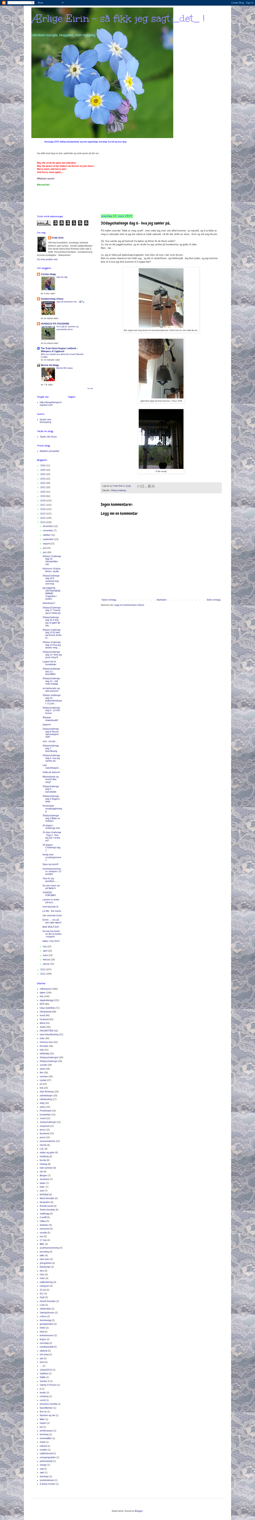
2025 (43, 470)
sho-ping (44, 1354)
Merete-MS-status (64, 368)
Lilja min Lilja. (62, 277)
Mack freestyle (47, 1198)
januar (46, 964)
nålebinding (46, 1099)
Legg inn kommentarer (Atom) (129, 605)
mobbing (44, 1156)
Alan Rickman (47, 1091)
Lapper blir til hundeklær (49, 663)
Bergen (43, 1175)
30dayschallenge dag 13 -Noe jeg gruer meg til (52, 655)
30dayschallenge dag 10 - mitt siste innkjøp (51, 681)
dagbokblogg (46, 1000)
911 (42, 1293)
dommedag (45, 1320)
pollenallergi (46, 1461)
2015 (43, 513)
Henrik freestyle (48, 1301)
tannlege (44, 1476)
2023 (43, 478)
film (41, 1072)
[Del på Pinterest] (153, 486)
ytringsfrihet (46, 1263)
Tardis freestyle (47, 1209)
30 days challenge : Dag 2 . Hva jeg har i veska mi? (52, 836)
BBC (42, 1244)
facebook (44, 1133)
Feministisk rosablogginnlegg (52, 809)
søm (42, 1472)
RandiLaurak (46, 1206)
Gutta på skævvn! (51, 772)
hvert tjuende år (50, 906)
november (48, 530)
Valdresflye (45, 1308)
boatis (43, 1392)
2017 (43, 505)
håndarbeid (46, 1011)
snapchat (44, 1126)
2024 (43, 474)
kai (41, 1427)
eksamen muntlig (48, 1404)
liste (42, 1050)
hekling (43, 1164)
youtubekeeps (47, 1480)
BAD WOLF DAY (51, 927)
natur (42, 1278)
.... (41, 1366)
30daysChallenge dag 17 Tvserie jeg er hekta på (52, 610)
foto (41, 996)
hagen (43, 1423)
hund (42, 1015)
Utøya (43, 1221)
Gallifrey (44, 1373)
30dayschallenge (118, 490)
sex (41, 1236)
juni (45, 552)
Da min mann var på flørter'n (51, 887)
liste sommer (46, 1168)
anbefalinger (46, 1095)
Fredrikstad (45, 1110)
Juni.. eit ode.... (50, 741)
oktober (47, 535)
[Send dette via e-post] (139, 486)
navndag (44, 1343)
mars (46, 955)
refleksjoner (46, 989)
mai (45, 946)
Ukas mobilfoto (47, 1008)
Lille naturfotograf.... (51, 766)
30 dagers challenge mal (51, 826)
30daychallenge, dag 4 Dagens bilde (51, 799)
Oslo (42, 1274)
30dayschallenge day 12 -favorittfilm (51, 671)
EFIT (42, 1004)
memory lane (46, 1042)
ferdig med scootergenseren (52, 857)
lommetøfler (46, 1438)
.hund (43, 1118)
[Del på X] (146, 486)
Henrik (43, 1145)
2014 (43, 518)
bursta (43, 1160)
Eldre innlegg (213, 600)
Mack (42, 1023)
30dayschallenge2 (49, 1057)
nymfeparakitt (46, 1347)
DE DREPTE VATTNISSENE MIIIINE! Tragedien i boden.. (51, 593)
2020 (43, 492)
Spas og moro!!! (50, 864)
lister (42, 1038)
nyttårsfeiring (46, 1282)
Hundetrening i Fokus (52, 299)
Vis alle (90, 388)
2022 (43, 483)
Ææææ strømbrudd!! (50, 718)
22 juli (43, 1290)
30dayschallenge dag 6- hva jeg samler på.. (51, 758)
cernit (42, 1400)
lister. (42, 1187)
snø (41, 1469)
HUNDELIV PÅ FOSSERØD (55, 323)
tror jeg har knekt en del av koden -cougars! (52, 934)
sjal (41, 1358)
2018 (43, 500)
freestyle (44, 1046)
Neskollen (45, 1202)
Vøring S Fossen (48, 1385)
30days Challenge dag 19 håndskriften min (52, 560)
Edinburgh (45, 1267)
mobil (42, 1442)
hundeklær (45, 1114)
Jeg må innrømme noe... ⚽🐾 (70, 302)
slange (43, 1465)
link (41, 1088)
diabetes (44, 1225)
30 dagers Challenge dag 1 (51, 848)
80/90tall (44, 1194)
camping (44, 1396)
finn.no (43, 1411)
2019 (43, 496)
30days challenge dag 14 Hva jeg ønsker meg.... (52, 645)
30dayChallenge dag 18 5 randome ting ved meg (51, 579)
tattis (42, 1255)
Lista (42, 1305)
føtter (42, 1419)
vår (41, 1171)
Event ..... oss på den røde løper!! (52, 921)
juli (44, 548)
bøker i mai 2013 (51, 941)
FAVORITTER (46, 1030)
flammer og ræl (47, 1415)
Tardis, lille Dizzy (48, 436)
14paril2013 (46, 1370)
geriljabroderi (46, 1324)
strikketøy (44, 1053)
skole (42, 1069)
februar (47, 959)
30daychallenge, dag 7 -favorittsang (51, 748)
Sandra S (44, 1381)
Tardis (43, 1027)
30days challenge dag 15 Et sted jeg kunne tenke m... (52, 634)
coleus (43, 1316)
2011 (43, 973)
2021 (43, 487)
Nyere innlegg (109, 600)
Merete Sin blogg (50, 365)
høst (42, 1331)
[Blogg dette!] (142, 486)
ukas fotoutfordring (49, 1034)
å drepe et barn (47, 1484)
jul (41, 1084)
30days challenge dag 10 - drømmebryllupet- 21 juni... (52, 699)
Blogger (139, 1511)
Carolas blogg (48, 274)
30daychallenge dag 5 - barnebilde (51, 789)
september (48, 539)
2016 (43, 509)
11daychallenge (48, 1122)
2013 (43, 522)
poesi (42, 1137)
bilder (43, 1183)
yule (42, 1190)
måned (43, 1446)
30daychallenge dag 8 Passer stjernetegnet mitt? (51, 733)
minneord (44, 1228)
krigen (43, 1339)
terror (42, 1129)
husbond (44, 1019)
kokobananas (47, 1335)
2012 (43, 969)
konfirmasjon (46, 1430)
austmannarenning (49, 1248)
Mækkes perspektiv (49, 451)
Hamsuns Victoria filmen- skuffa (51, 570)
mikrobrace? (49, 603)
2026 (43, 465)
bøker (43, 992)
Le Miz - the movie (52, 911)
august (46, 543)
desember (48, 526)
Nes (42, 1270)
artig (42, 1103)
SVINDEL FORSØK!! (49, 893)
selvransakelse (47, 1141)
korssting (44, 1251)
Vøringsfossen (47, 1312)
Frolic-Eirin (57, 237)
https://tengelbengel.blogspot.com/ (51, 403)
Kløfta (43, 1377)
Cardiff (43, 1217)
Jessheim (44, 1179)
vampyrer (44, 1286)
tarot (42, 1362)
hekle (42, 1327)
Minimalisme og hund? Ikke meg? (51, 779)
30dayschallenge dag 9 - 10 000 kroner (51, 710)
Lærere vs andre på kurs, (51, 901)
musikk (43, 1232)
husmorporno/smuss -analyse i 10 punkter (52, 872)
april (45, 951)
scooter (43, 1065)
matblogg (44, 1213)
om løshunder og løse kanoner (51, 689)
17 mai (43, 1240)
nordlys (43, 1449)
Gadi (42, 1297)
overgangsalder (48, 1457)
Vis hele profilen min (47, 259)
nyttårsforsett (46, 1453)
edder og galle (47, 1152)
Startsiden (161, 600)
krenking (44, 1434)
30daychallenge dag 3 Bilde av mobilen (51, 818)
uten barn (44, 1259)
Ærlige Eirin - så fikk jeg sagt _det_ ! (118, 18)
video (42, 1107)
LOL (42, 1149)
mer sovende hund (52, 915)
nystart (43, 1080)
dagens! (47, 724)
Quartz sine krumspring (45, 420)
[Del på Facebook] (149, 486)
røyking (43, 1350)
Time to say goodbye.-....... (51, 879)
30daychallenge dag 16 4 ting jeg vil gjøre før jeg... (51, 621)
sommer (44, 1076)
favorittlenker (46, 1408)
